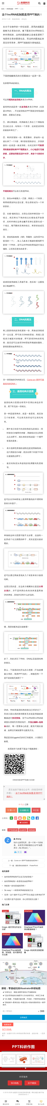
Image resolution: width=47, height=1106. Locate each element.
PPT (16, 9)
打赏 (37, 810)
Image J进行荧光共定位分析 (11, 928)
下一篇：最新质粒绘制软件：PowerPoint (23, 865)
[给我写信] (25, 852)
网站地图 (35, 1092)
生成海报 (24, 822)
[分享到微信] (28, 818)
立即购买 (23, 1017)
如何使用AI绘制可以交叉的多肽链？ (18, 876)
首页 (2, 9)
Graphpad (28, 911)
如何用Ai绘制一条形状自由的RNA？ (18, 881)
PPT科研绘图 (13, 830)
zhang (18, 838)
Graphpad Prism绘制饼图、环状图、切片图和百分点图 (12, 952)
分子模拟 (32, 1082)
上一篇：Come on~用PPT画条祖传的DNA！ (23, 860)
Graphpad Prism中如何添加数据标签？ (33, 928)
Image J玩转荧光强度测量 (34, 951)
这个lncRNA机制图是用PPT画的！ (22, 14)
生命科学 (23, 830)
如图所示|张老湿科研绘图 (23, 3)
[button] (21, 1068)
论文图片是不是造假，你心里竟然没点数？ (21, 899)
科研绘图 (10, 9)
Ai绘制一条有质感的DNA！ (15, 885)
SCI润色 (15, 1082)
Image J (5, 911)
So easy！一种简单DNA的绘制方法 (18, 890)
